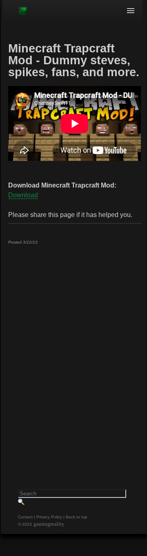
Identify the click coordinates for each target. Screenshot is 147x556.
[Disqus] (74, 353)
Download (23, 195)
